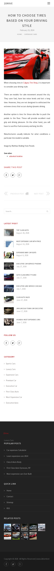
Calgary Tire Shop (30, 82)
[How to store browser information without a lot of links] (16, 527)
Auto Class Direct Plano (26, 275)
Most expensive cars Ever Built (19, 474)
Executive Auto (12, 403)
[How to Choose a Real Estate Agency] (7, 527)
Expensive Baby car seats (26, 252)
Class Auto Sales (23, 297)
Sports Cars (10, 363)
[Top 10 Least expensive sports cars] (33, 527)
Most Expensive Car (14, 397)
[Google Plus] (19, 175)
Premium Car (11, 380)
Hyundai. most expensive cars (28, 320)
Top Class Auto (22, 230)
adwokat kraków (16, 156)
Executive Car (11, 386)
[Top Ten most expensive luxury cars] (16, 536)
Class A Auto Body (14, 462)
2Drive (8, 3)
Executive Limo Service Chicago (29, 286)
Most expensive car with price (28, 241)
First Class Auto (12, 391)
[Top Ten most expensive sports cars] (41, 527)
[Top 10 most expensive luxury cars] (33, 536)
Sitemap (10, 502)
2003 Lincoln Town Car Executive (29, 308)
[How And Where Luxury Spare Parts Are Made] (24, 536)
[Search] (47, 211)
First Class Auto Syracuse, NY (18, 468)
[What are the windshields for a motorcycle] (24, 527)
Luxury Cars (11, 369)
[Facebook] (6, 175)
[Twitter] (12, 175)
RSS (8, 508)
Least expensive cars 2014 (17, 456)
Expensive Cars (31, 34)
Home (19, 34)
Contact (10, 496)
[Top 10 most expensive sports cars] (7, 536)
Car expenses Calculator (16, 450)
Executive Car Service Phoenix (28, 264)
